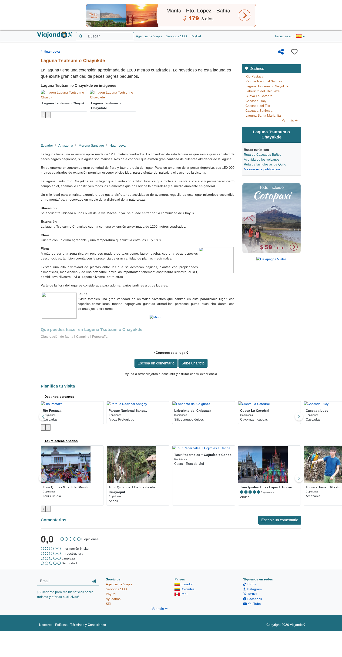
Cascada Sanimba (258, 110)
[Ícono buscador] (80, 36)
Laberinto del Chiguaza (262, 91)
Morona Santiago (91, 145)
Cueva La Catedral (259, 96)
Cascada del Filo (257, 106)
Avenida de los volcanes (261, 159)
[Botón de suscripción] (94, 581)
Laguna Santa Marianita (263, 115)
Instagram (254, 589)
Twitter (251, 594)
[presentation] (43, 115)
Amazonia (65, 145)
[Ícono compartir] (281, 52)
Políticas (61, 625)
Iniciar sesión (284, 36)
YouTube (254, 604)
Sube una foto (193, 363)
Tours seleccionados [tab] (61, 441)
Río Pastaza (254, 76)
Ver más (288, 120)
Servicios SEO (176, 36)
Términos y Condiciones (88, 625)
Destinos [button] (256, 69)
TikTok (251, 584)
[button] (300, 36)
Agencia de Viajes (149, 36)
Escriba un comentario (155, 363)
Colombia (187, 589)
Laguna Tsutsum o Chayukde (266, 86)
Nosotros (45, 625)
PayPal (196, 36)
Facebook (254, 599)
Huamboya (51, 51)
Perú (184, 594)
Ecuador (47, 145)
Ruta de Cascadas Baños (262, 154)
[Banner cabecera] (171, 15)
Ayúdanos (113, 599)
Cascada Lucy (255, 101)
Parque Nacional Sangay (263, 81)
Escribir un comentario (279, 520)
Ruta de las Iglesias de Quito (265, 164)
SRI (108, 604)
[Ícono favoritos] (294, 52)
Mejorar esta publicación (262, 169)
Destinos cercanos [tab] (59, 396)
